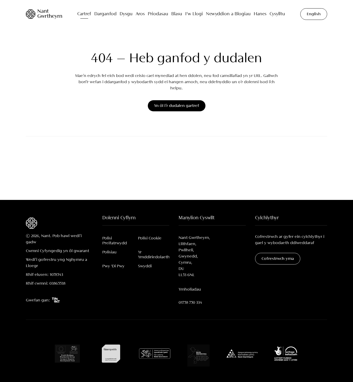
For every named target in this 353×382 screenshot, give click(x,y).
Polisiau (109, 252)
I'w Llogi (194, 14)
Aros (140, 14)
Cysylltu (277, 14)
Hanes (260, 14)
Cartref (84, 14)
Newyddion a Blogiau (228, 14)
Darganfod (105, 14)
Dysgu (126, 14)
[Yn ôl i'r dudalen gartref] (44, 14)
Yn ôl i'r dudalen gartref (176, 106)
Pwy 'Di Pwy (113, 266)
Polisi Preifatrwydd (114, 240)
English (314, 14)
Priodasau (158, 14)
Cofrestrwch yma (278, 259)
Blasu (176, 14)
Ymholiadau (190, 289)
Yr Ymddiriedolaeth (154, 254)
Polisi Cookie (150, 238)
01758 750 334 (190, 303)
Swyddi (145, 266)
